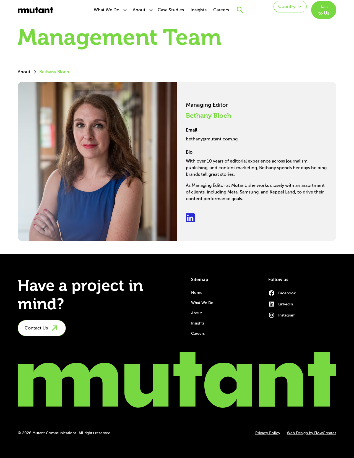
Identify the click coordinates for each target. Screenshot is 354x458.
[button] (108, 10)
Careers (221, 9)
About (139, 9)
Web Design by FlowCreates (311, 433)
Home (196, 292)
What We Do (106, 9)
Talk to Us (323, 9)
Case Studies (171, 9)
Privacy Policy (267, 433)
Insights (199, 9)
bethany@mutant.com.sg (212, 139)
